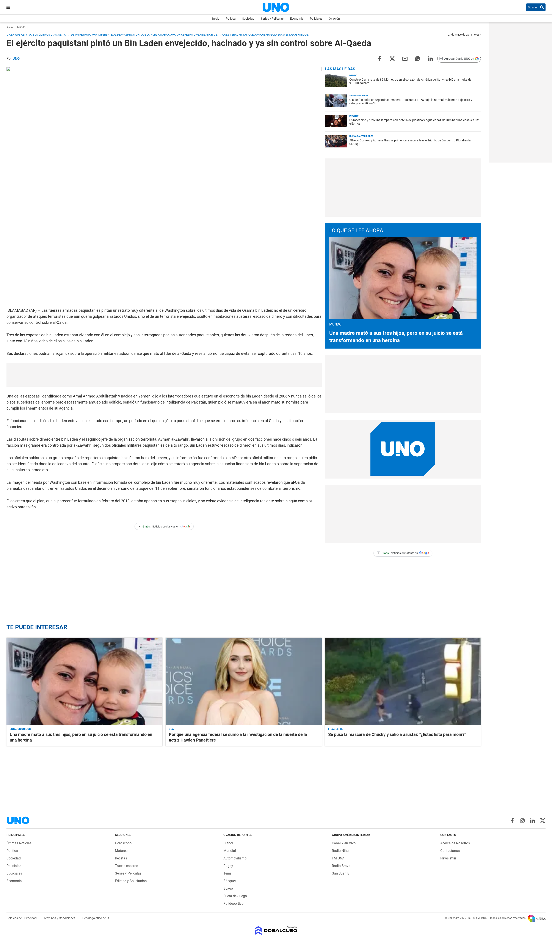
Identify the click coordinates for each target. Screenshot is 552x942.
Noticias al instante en (398, 553)
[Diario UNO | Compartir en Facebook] (379, 58)
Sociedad (248, 18)
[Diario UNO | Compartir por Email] (405, 58)
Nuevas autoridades (361, 136)
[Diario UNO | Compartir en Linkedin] (430, 58)
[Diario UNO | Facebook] (512, 820)
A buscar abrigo (358, 95)
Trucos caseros (126, 866)
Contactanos (450, 851)
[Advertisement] (164, 375)
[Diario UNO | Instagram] (522, 820)
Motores (121, 851)
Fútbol (228, 843)
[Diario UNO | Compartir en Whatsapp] (417, 58)
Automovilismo (234, 858)
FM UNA (338, 858)
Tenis (227, 873)
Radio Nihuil (341, 851)
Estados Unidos (20, 729)
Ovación (334, 18)
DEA (171, 729)
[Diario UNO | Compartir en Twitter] (392, 58)
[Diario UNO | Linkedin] (532, 820)
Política (231, 18)
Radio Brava (341, 866)
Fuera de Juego (235, 896)
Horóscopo (123, 843)
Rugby (228, 866)
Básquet (229, 881)
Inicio (215, 18)
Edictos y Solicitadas (131, 881)
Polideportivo (233, 903)
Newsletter (448, 858)
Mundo (353, 75)
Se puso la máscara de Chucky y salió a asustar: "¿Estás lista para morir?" (397, 734)
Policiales (316, 18)
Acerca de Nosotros (455, 843)
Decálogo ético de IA (95, 918)
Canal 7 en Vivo (344, 843)
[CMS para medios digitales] (276, 931)
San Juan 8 (340, 873)
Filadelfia (335, 729)
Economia (296, 18)
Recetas (121, 858)
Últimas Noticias (18, 843)
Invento (354, 116)
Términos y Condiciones (60, 918)
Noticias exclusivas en (159, 526)
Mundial (229, 851)
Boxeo (228, 888)
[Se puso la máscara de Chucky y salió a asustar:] (403, 681)
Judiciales (14, 873)
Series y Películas (272, 18)
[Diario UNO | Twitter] (543, 820)
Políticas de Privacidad (21, 918)
